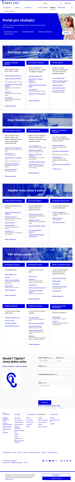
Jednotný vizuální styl (52, 452)
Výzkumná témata (18, 424)
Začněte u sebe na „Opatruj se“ (13, 147)
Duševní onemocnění (10, 169)
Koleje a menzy (33, 276)
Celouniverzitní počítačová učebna (35, 291)
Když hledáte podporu (28, 31)
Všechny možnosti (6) (57, 296)
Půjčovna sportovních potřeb (59, 81)
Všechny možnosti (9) (10, 239)
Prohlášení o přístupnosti (16, 462)
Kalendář (52, 417)
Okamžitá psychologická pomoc (60, 151)
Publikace (16, 434)
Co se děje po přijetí (34, 317)
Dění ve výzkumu (18, 420)
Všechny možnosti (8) (10, 106)
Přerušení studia (56, 281)
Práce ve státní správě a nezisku (37, 225)
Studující (52, 7)
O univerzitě (32, 414)
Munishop (43, 452)
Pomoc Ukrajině (43, 7)
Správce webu (6, 462)
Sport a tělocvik (33, 285)
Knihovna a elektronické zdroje (37, 287)
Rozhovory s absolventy (58, 212)
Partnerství (28, 424)
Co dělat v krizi (56, 169)
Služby (27, 426)
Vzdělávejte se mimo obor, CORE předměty (13, 85)
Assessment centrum (10, 216)
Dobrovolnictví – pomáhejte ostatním (36, 79)
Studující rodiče (56, 317)
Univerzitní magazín (7, 452)
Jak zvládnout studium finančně (37, 162)
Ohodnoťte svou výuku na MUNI (37, 93)
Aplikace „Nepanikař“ (57, 145)
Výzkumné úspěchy (18, 422)
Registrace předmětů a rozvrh (12, 317)
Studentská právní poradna (36, 164)
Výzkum (17, 414)
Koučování (7, 92)
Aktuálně (54, 414)
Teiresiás (54, 321)
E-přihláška (5, 432)
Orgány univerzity (42, 422)
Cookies (26, 462)
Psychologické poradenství (12, 163)
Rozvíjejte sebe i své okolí (11, 31)
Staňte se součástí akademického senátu (37, 85)
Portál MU (25, 452)
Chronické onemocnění (58, 90)
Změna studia (55, 283)
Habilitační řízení (18, 438)
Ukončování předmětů (10, 323)
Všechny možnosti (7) (34, 100)
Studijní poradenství (10, 290)
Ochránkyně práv (56, 157)
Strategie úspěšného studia (36, 330)
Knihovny (40, 424)
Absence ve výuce (9, 320)
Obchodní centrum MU (34, 452)
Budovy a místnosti (42, 426)
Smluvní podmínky (61, 407)
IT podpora (31, 279)
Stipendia (7, 277)
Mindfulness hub (9, 153)
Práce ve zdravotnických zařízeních (35, 231)
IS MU (14, 452)
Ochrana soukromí (54, 407)
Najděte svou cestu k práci (45, 31)
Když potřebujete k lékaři (58, 88)
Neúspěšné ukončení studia (59, 286)
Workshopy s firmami (34, 220)
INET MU (20, 452)
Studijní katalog (9, 285)
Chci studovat (6, 413)
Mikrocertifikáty (9, 97)
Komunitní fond (32, 89)
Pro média (52, 423)
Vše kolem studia (8, 33)
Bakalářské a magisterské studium (6, 419)
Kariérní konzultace (10, 222)
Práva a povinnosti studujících (36, 323)
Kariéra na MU (29, 422)
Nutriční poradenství (57, 85)
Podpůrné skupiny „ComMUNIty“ (13, 157)
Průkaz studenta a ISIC (11, 274)
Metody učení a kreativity (35, 150)
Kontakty (40, 417)
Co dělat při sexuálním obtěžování (61, 164)
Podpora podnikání (10, 225)
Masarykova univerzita (11, 460)
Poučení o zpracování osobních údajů (49, 405)
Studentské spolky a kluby (35, 76)
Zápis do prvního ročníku (35, 326)
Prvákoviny (31, 336)
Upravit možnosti (9, 479)
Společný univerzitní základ (12, 280)
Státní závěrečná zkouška (59, 278)
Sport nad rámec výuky (58, 78)
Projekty (16, 436)
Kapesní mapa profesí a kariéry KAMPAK (13, 213)
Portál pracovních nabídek (35, 214)
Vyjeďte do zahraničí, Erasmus (13, 75)
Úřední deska (29, 420)
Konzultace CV (9, 231)
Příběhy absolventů (57, 218)
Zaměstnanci (61, 7)
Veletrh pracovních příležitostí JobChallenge (36, 235)
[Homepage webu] (11, 2)
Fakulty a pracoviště (43, 420)
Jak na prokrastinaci (34, 146)
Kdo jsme (28, 417)
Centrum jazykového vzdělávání (13, 78)
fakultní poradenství (21, 366)
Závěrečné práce (56, 291)
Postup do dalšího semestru (12, 326)
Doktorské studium (7, 426)
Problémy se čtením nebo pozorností (35, 155)
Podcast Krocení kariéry (58, 222)
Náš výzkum (17, 417)
